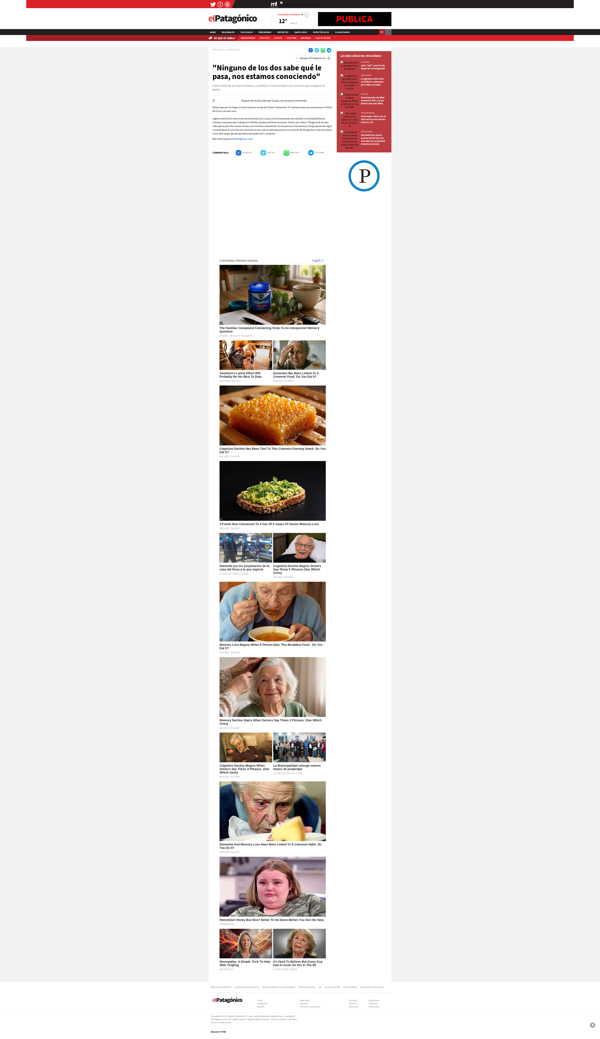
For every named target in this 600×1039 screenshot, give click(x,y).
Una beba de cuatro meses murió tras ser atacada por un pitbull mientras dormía (373, 139)
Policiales (247, 32)
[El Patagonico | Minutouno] (274, 4)
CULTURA (291, 37)
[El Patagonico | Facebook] (220, 4)
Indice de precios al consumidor (278, 987)
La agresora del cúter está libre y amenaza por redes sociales (372, 81)
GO (320, 987)
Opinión (261, 1006)
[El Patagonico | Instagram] (227, 4)
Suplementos (374, 1000)
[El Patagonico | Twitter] (213, 4)
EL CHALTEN (365, 62)
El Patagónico (218, 49)
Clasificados (342, 32)
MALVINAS (306, 37)
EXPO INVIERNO (350, 987)
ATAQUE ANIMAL (367, 132)
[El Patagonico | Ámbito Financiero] (299, 4)
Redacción (353, 1006)
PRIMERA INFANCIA (307, 987)
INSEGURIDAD (248, 37)
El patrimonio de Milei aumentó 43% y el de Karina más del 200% (372, 100)
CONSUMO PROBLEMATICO (247, 987)
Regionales (228, 32)
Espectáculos (321, 32)
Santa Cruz (300, 32)
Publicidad (373, 1003)
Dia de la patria (332, 987)
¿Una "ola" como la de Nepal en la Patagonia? (373, 67)
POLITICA (265, 37)
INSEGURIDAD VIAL (368, 113)
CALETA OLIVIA (322, 37)
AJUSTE (278, 37)
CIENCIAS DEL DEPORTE (220, 987)
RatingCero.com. (243, 138)
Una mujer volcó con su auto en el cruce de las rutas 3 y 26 (373, 119)
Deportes (282, 32)
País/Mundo (265, 32)
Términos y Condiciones (310, 1006)
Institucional (374, 1006)
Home (213, 32)
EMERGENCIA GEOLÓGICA (372, 987)
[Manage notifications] (592, 1025)
